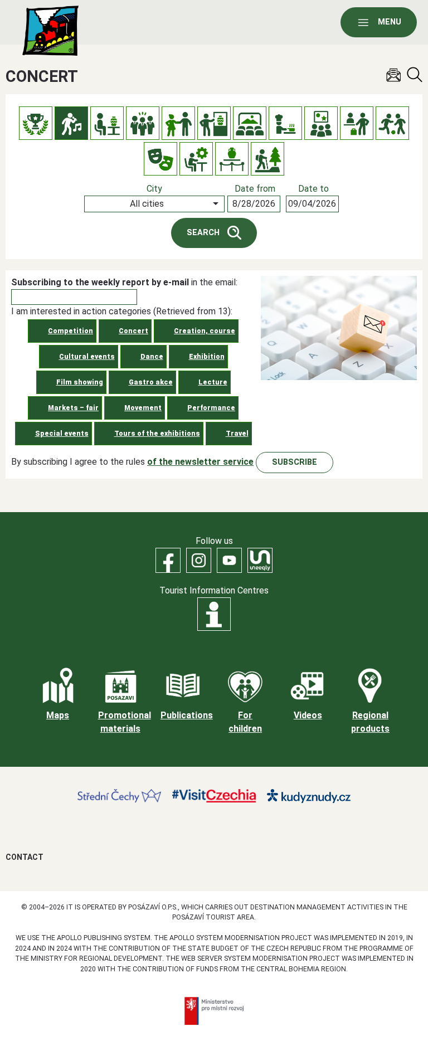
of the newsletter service (200, 461)
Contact (24, 857)
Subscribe (294, 462)
